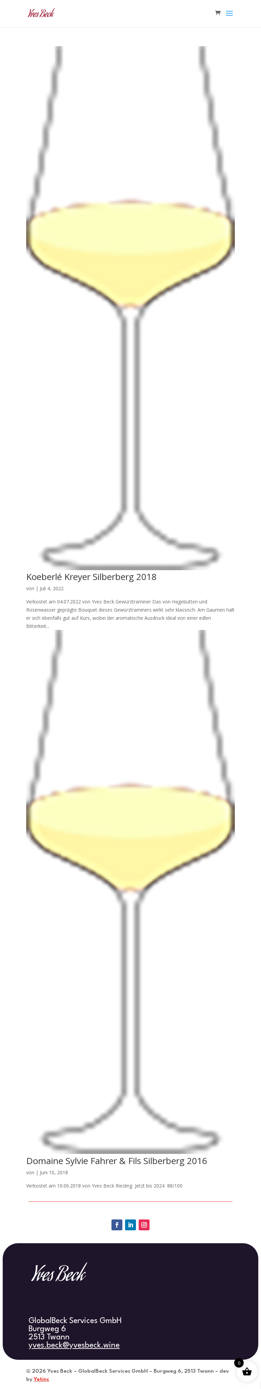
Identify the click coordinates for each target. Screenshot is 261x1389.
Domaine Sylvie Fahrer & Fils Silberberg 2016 (116, 1161)
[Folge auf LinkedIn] (130, 1224)
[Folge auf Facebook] (116, 1224)
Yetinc (41, 1379)
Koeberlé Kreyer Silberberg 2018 (91, 576)
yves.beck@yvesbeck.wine (74, 1345)
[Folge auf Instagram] (144, 1224)
